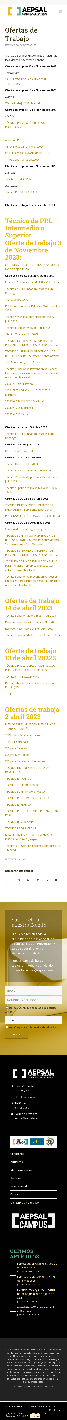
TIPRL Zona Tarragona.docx (22, 159)
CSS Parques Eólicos (17, 755)
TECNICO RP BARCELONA (20, 828)
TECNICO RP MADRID (18, 778)
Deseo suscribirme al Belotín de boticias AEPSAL (31, 1010)
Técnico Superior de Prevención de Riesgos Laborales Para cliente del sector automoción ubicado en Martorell (32, 373)
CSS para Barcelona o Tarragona (25, 761)
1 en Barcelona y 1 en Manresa (24, 362)
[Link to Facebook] (54, 1410)
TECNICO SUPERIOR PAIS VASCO (25, 791)
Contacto (15, 1194)
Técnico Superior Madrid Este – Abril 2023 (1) (32, 635)
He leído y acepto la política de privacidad (34, 1027)
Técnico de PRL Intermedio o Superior (28, 227)
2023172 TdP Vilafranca (19, 384)
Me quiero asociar (21, 1170)
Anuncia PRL (12, 140)
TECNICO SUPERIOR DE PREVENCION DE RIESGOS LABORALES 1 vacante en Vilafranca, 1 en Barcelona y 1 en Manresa (32, 540)
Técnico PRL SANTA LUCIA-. (22, 192)
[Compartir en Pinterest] (37, 879)
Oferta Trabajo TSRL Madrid (22, 103)
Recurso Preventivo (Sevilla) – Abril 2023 (29, 628)
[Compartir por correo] (56, 879)
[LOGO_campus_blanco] (33, 1221)
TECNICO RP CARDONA (19, 822)
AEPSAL (20, 1406)
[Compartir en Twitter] (19, 879)
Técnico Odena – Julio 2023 (21, 334)
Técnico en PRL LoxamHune (22, 676)
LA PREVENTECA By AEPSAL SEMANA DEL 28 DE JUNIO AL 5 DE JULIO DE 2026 (36, 1294)
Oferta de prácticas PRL (19, 451)
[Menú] (60, 11)
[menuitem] (60, 11)
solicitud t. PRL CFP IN (18, 179)
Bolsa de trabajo (26, 45)
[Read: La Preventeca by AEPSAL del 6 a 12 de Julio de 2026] (13, 1278)
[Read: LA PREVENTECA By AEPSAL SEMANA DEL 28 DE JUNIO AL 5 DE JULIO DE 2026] (13, 1291)
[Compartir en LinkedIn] (46, 879)
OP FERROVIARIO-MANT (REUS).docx (27, 153)
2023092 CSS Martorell (19, 408)
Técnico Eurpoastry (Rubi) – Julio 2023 (28, 328)
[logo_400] (28, 11)
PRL (7, 306)
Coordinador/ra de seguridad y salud (27, 529)
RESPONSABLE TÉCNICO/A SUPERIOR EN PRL (32, 516)
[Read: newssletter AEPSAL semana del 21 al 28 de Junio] (13, 1309)
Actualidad (16, 1162)
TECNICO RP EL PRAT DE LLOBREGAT (28, 798)
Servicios (15, 1178)
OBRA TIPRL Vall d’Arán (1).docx (24, 146)
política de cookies (34, 1386)
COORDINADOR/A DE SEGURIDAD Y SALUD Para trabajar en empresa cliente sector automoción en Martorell (31, 566)
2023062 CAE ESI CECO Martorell (25, 401)
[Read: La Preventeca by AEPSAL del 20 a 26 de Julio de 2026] (13, 1265)
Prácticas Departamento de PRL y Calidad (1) (32, 282)
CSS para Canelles (16, 748)
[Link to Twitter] (49, 1410)
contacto (49, 1386)
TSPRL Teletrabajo (16, 742)
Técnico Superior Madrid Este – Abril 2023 (30, 615)
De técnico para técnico (24, 1202)
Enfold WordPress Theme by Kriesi (40, 1406)
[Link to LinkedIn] (59, 1410)
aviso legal (19, 1386)
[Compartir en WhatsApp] (28, 879)
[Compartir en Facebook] (9, 879)
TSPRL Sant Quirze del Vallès (22, 735)
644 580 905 (22, 1108)
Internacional (18, 1186)
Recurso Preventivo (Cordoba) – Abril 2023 (31, 622)
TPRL (8, 694)
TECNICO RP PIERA (16, 811)
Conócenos (17, 1154)
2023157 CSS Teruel (17, 414)
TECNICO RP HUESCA (18, 804)
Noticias (10, 45)
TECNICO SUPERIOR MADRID (23, 785)
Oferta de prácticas (16, 299)
